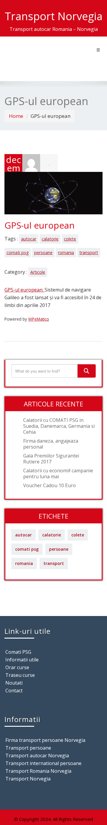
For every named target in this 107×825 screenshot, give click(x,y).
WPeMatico (38, 319)
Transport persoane (28, 748)
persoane (43, 252)
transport (88, 252)
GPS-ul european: (24, 289)
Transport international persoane (43, 763)
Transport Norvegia (28, 778)
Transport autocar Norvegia (37, 755)
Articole (37, 272)
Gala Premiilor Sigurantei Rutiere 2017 (51, 459)
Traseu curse (20, 675)
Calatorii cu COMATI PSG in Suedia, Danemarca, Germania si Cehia (59, 426)
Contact (14, 690)
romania (66, 252)
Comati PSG (18, 652)
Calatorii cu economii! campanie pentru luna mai (58, 473)
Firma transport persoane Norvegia (45, 740)
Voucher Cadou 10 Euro (49, 485)
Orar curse (17, 667)
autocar (28, 239)
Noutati (14, 683)
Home (16, 116)
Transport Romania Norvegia (38, 771)
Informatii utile (22, 659)
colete (70, 239)
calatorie (50, 239)
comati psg (18, 252)
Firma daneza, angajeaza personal (50, 444)
